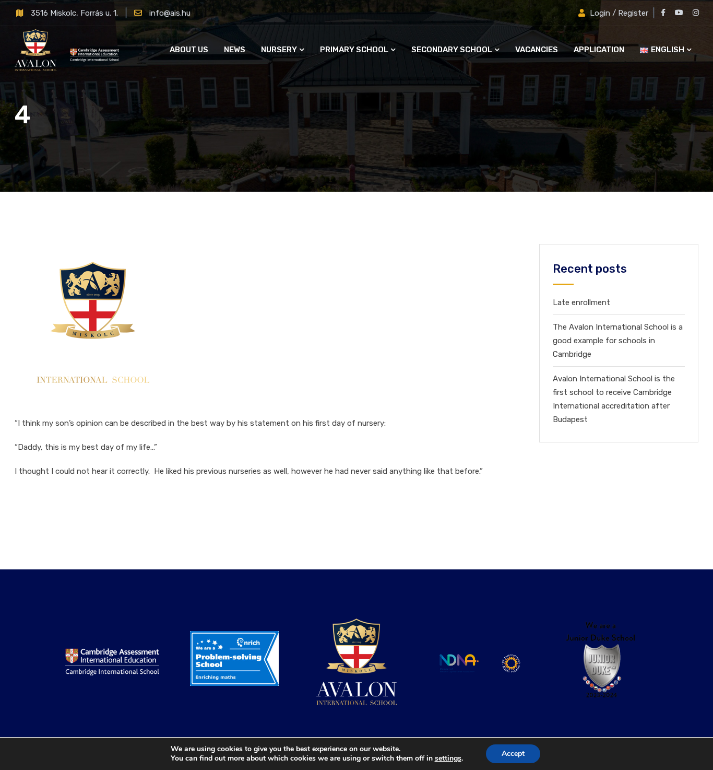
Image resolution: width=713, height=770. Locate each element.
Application (599, 49)
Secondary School (451, 49)
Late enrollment (581, 302)
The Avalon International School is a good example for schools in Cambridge (618, 340)
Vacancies (536, 49)
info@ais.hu (170, 13)
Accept (513, 754)
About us (189, 49)
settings (448, 758)
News (234, 49)
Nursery (279, 49)
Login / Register (619, 13)
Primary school (354, 49)
